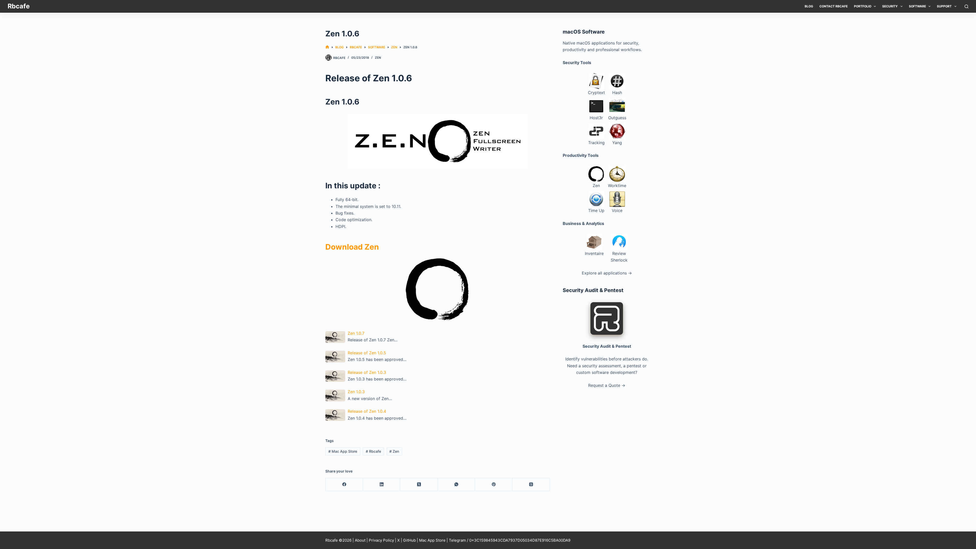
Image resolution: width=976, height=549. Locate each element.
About (360, 540)
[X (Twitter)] (419, 484)
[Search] (966, 6)
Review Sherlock (619, 257)
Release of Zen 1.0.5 (367, 352)
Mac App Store (342, 451)
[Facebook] (344, 484)
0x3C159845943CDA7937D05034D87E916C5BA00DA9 (519, 540)
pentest (634, 365)
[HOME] (327, 47)
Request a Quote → (606, 385)
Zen (378, 57)
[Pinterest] (493, 484)
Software (917, 6)
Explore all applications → (607, 273)
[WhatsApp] (456, 484)
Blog (809, 6)
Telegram (457, 540)
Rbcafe (19, 6)
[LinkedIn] (381, 484)
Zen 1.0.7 (356, 333)
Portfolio (862, 6)
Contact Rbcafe (833, 6)
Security (890, 6)
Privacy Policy (381, 540)
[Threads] (531, 484)
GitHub (409, 540)
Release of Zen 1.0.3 (367, 372)
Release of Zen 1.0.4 (367, 411)
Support (944, 6)
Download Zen (352, 246)
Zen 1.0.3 (356, 391)
